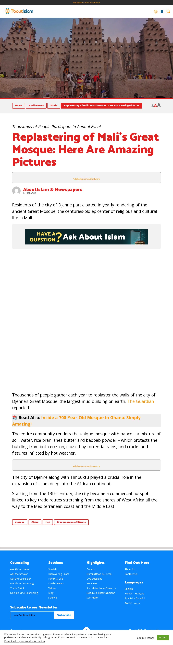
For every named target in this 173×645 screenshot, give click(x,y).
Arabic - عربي (132, 603)
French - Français (134, 593)
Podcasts (91, 583)
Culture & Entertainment (100, 592)
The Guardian (140, 401)
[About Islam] (18, 11)
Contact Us (131, 574)
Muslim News (36, 106)
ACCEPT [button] (163, 637)
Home (18, 106)
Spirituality (92, 597)
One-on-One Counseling (24, 592)
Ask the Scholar (19, 574)
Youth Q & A (17, 588)
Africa (35, 522)
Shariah (52, 569)
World (53, 106)
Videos (52, 588)
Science (52, 597)
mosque (19, 522)
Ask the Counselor (20, 578)
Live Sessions (94, 578)
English (129, 588)
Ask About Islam (19, 569)
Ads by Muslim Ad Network (86, 2)
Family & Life (55, 578)
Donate (90, 569)
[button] (7, 310)
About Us (130, 569)
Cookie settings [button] (145, 637)
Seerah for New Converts (101, 588)
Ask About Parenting (22, 583)
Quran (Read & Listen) (99, 574)
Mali (47, 522)
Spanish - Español (135, 598)
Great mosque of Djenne (71, 522)
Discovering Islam (58, 574)
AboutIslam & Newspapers (52, 189)
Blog (51, 592)
